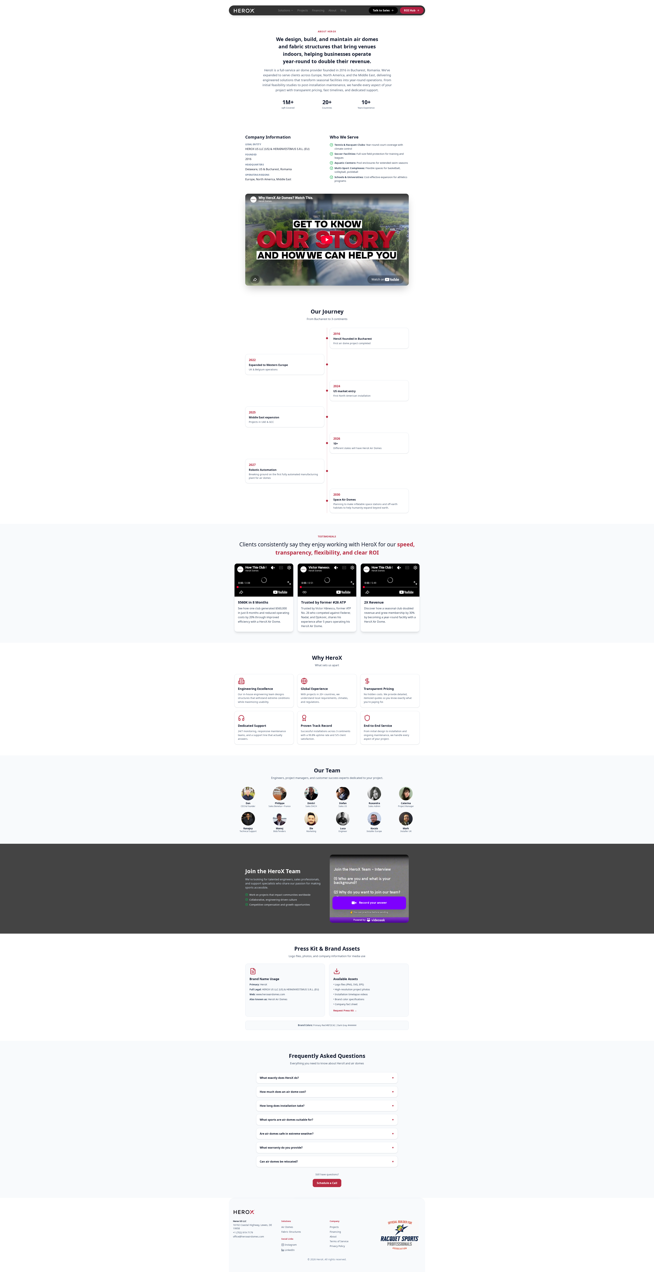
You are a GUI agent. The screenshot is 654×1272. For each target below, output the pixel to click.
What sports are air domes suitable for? (327, 1120)
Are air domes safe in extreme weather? (327, 1133)
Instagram (291, 1244)
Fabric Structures (291, 1231)
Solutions (284, 10)
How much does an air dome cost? (327, 1092)
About (332, 10)
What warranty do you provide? (327, 1147)
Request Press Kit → (345, 1010)
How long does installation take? (327, 1106)
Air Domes (287, 1227)
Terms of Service (339, 1241)
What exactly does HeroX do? (327, 1078)
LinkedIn (290, 1250)
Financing (318, 10)
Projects (302, 10)
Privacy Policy (337, 1246)
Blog (343, 10)
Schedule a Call (327, 1183)
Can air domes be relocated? (327, 1161)
